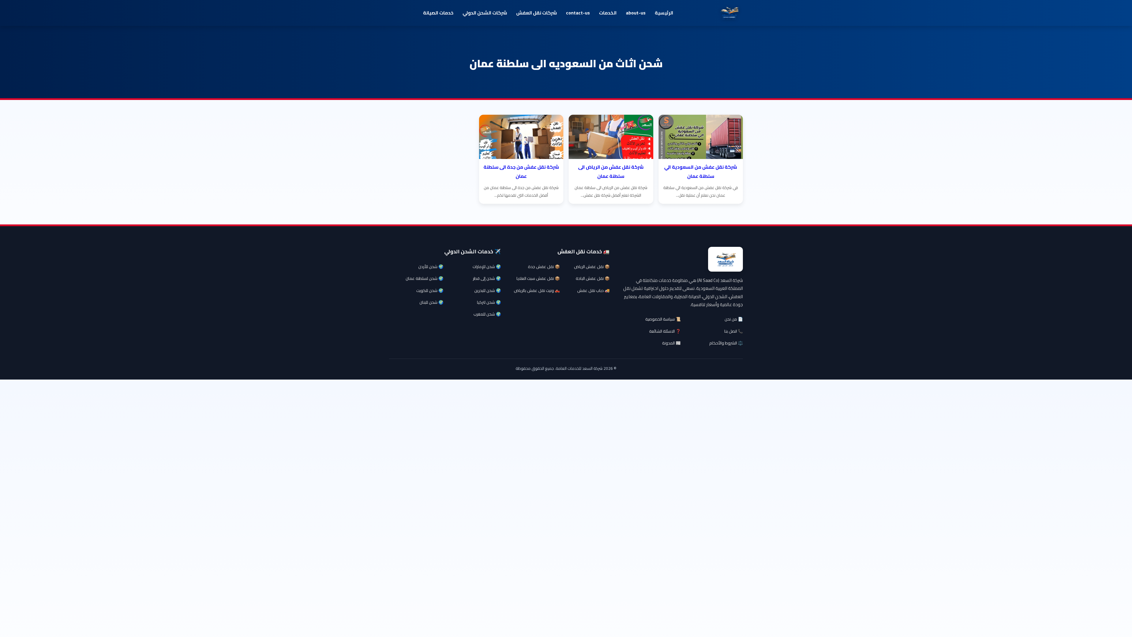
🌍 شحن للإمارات (487, 266)
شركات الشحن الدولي (485, 12)
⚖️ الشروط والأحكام (726, 343)
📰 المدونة (671, 343)
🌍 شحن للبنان (431, 302)
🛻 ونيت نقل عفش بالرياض (537, 290)
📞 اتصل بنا (733, 331)
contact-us (578, 12)
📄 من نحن (734, 319)
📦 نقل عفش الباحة (593, 278)
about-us (636, 12)
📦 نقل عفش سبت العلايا (538, 278)
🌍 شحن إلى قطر (487, 278)
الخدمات (608, 12)
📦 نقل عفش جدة (544, 266)
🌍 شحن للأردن (430, 266)
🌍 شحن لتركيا (489, 302)
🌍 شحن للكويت (429, 290)
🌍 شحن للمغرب (487, 314)
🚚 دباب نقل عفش (593, 290)
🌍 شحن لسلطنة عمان (424, 278)
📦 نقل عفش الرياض (592, 266)
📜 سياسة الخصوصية (663, 319)
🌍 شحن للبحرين (487, 290)
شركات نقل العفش (536, 12)
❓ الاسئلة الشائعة (665, 331)
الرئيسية (664, 12)
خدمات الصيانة (438, 12)
